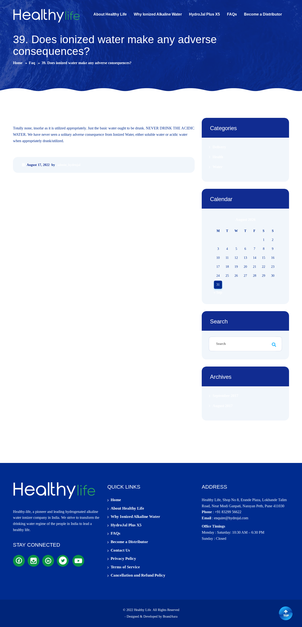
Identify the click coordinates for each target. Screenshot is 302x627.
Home (116, 500)
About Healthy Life (127, 508)
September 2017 (225, 396)
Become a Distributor (129, 542)
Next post (186, 181)
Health (218, 157)
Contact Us (120, 550)
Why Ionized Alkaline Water (135, 516)
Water (217, 167)
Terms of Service (125, 567)
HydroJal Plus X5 (126, 525)
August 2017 (223, 406)
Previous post (25, 181)
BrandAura (170, 616)
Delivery (219, 147)
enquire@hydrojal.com (231, 518)
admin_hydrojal (68, 165)
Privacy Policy (123, 558)
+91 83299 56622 (228, 512)
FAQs (115, 533)
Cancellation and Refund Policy (138, 575)
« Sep (218, 292)
